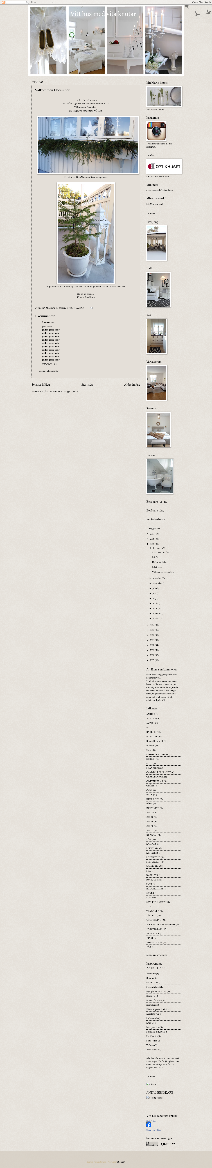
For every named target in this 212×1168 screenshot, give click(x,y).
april (155, 603)
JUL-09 (149, 821)
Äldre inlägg (132, 384)
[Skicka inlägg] (91, 307)
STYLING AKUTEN (156, 902)
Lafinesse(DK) (153, 1018)
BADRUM (151, 731)
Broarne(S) (151, 977)
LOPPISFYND (153, 857)
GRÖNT (150, 785)
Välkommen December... (163, 571)
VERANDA (152, 933)
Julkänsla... (157, 566)
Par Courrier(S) (153, 1036)
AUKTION (151, 718)
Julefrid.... (157, 557)
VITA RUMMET (154, 942)
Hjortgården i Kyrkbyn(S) (158, 991)
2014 (152, 624)
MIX (148, 870)
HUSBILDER (152, 799)
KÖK (148, 839)
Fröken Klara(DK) (155, 986)
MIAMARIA (152, 866)
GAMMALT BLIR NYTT (158, 772)
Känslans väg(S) (154, 1013)
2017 (152, 533)
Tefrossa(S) (151, 1045)
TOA (148, 906)
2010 (152, 644)
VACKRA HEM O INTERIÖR (160, 924)
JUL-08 (149, 816)
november (157, 578)
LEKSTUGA (152, 848)
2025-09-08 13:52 (50, 364)
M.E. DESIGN (153, 861)
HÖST (149, 803)
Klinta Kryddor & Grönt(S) (158, 1009)
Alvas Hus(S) (152, 973)
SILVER (150, 893)
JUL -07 (150, 812)
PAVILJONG (152, 879)
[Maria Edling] (148, 1126)
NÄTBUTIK (152, 875)
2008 (152, 655)
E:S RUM (150, 758)
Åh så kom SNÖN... (161, 552)
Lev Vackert (152, 852)
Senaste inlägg (41, 384)
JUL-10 (149, 825)
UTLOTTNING (153, 919)
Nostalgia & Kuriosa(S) (157, 1031)
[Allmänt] (151, 1084)
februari (156, 613)
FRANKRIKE (153, 767)
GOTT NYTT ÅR (154, 781)
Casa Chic (151, 749)
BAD (148, 727)
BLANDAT (151, 736)
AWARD (150, 722)
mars (155, 608)
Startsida (87, 384)
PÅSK (149, 884)
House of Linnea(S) (155, 1000)
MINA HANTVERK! (156, 955)
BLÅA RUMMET (154, 740)
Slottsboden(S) (153, 1040)
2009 (152, 650)
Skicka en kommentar (49, 370)
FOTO (149, 763)
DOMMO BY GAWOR (157, 754)
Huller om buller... (160, 562)
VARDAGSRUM (154, 928)
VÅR (148, 946)
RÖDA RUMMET (154, 888)
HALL (149, 794)
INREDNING (152, 807)
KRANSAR (151, 834)
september (158, 583)
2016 (152, 538)
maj (155, 598)
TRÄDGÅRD (152, 910)
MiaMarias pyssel (154, 203)
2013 (152, 629)
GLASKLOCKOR (155, 776)
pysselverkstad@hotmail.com (159, 189)
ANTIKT (150, 713)
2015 (152, 543)
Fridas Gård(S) (153, 982)
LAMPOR (151, 843)
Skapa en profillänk (153, 1130)
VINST (149, 937)
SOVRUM (151, 897)
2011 (152, 640)
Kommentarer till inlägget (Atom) (62, 391)
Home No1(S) (152, 995)
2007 (152, 660)
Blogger (120, 1161)
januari (156, 618)
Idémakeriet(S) (153, 1004)
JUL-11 (149, 830)
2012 (152, 634)
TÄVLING (151, 915)
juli (154, 588)
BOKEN (150, 745)
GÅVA (149, 790)
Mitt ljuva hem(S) (154, 1027)
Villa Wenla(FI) (153, 1049)
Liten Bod (151, 1022)
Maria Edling (151, 1121)
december (157, 548)
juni (155, 593)
